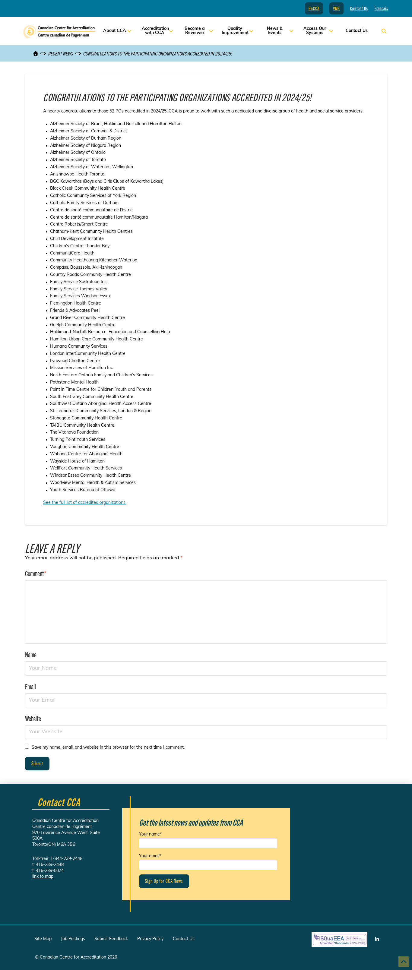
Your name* (150, 834)
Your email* (150, 856)
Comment (35, 573)
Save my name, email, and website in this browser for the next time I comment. (108, 747)
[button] (384, 31)
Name (30, 654)
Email (30, 686)
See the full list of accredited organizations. (84, 503)
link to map (42, 876)
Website (33, 718)
